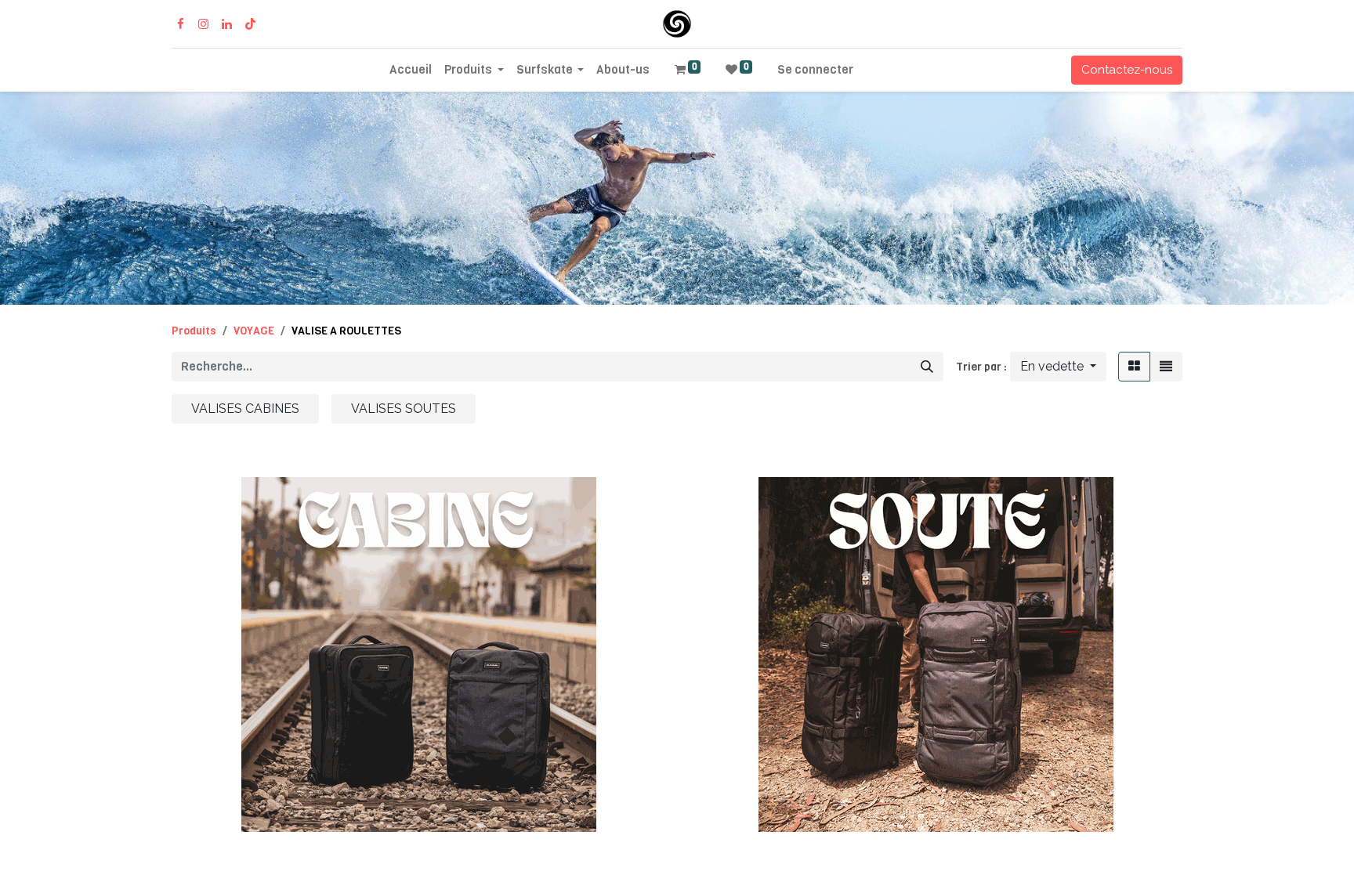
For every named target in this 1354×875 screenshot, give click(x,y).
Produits (194, 331)
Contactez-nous (1126, 70)
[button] (1058, 366)
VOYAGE (254, 331)
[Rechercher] (927, 366)
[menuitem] (410, 70)
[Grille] (1134, 366)
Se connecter (815, 70)
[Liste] (1165, 366)
